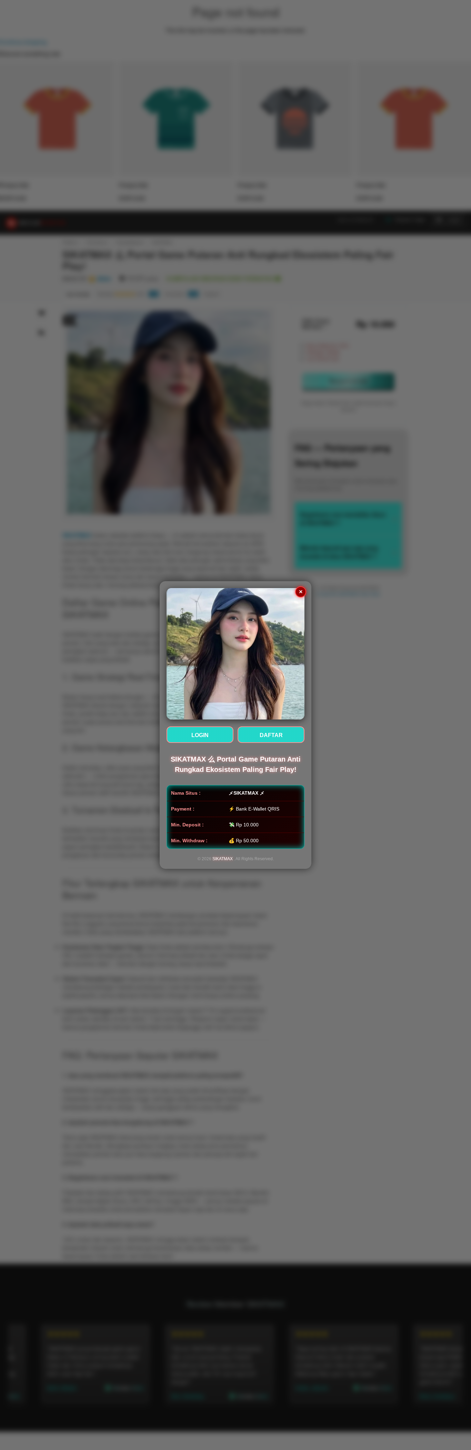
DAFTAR (271, 735)
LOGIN (200, 735)
